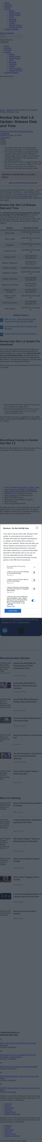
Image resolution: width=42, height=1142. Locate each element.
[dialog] (21, 571)
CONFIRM (13, 611)
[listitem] (21, 567)
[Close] (38, 528)
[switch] (33, 572)
